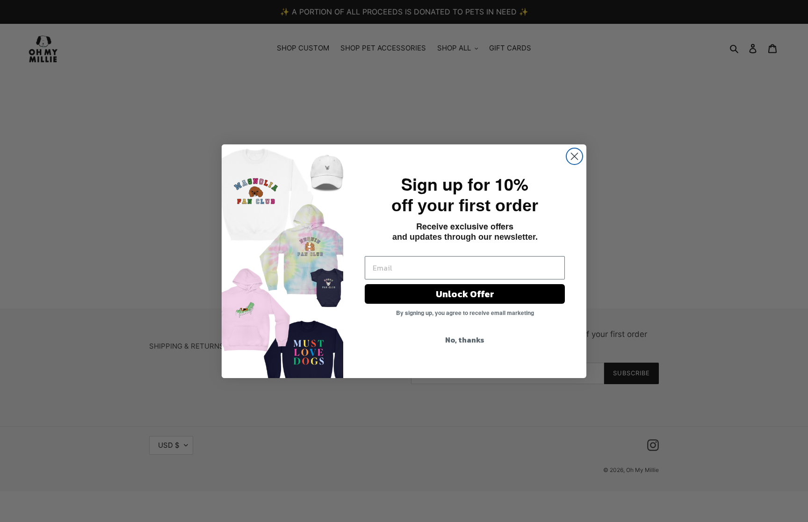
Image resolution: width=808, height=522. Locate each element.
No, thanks (464, 339)
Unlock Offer (465, 294)
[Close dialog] (574, 156)
